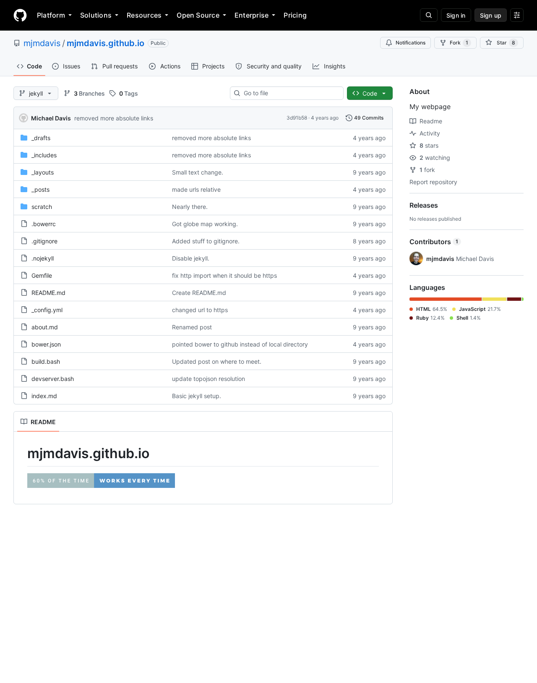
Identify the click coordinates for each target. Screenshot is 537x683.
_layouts (42, 172)
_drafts (40, 137)
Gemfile (41, 275)
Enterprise (251, 15)
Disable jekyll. (190, 258)
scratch (41, 206)
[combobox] (290, 93)
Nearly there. (190, 206)
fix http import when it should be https (224, 275)
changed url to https (200, 309)
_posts (40, 189)
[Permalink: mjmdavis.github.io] (21, 453)
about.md (44, 327)
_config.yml (47, 309)
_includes (44, 155)
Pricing (295, 15)
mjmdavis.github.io (105, 43)
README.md (48, 292)
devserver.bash (52, 378)
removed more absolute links (113, 118)
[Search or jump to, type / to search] (429, 15)
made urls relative (196, 189)
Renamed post (192, 327)
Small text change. (197, 172)
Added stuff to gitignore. (206, 241)
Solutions (96, 15)
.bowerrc (43, 223)
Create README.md (199, 292)
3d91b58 (297, 118)
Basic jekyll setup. (196, 395)
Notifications (410, 42)
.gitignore (44, 241)
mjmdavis (41, 43)
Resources (144, 15)
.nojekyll (42, 258)
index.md (44, 395)
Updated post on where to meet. (216, 361)
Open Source (198, 15)
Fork (459, 42)
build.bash (45, 361)
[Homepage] (20, 15)
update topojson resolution (208, 378)
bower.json (46, 344)
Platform (51, 15)
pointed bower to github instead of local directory (240, 344)
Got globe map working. (205, 223)
